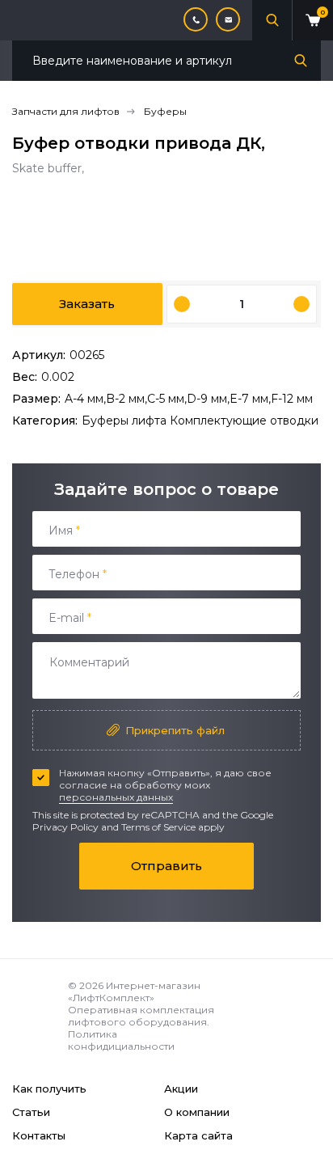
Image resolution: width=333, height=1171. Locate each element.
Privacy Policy (65, 827)
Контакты (38, 1135)
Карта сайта (198, 1135)
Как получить (49, 1088)
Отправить (166, 865)
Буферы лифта (126, 420)
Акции (181, 1088)
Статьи (31, 1111)
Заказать (87, 303)
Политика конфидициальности (121, 1040)
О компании (197, 1111)
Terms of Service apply (173, 827)
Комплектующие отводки (244, 420)
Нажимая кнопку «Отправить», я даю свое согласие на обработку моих (165, 785)
